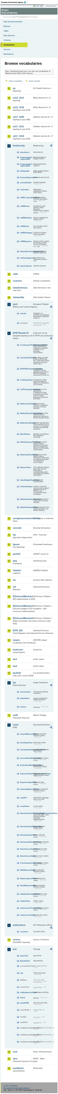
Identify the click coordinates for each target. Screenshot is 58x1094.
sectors (23, 707)
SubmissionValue (26, 915)
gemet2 (16, 554)
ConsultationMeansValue (26, 758)
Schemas (7, 40)
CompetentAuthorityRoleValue (26, 750)
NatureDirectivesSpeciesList (26, 251)
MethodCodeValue (26, 423)
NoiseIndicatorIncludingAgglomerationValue (26, 813)
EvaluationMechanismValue (26, 765)
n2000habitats (26, 218)
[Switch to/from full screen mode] (42, 6)
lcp (14, 682)
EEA (14, 2)
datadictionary (20, 288)
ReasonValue (25, 467)
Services (7, 49)
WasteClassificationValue (26, 499)
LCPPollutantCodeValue (26, 389)
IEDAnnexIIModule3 (23, 606)
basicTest (24, 956)
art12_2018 (18, 107)
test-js (22, 998)
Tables (6, 31)
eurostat (17, 528)
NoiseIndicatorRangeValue (26, 826)
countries (24, 932)
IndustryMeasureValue (26, 789)
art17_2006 (18, 117)
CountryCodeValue (26, 358)
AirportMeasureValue (26, 734)
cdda (15, 274)
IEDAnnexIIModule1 (23, 596)
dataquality (24, 171)
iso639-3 (23, 798)
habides (17, 570)
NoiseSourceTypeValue (26, 849)
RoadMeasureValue (26, 886)
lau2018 (17, 673)
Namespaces (9, 54)
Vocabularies (9, 45)
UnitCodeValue (26, 487)
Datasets (7, 26)
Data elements (9, 36)
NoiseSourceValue (26, 856)
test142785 (24, 1003)
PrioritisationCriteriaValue (26, 863)
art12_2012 (18, 98)
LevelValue (24, 806)
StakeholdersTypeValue (26, 894)
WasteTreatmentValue (26, 507)
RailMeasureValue (26, 870)
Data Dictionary (23, 17)
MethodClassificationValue (26, 413)
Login (37, 6)
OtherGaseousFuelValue (26, 442)
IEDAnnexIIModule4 (23, 618)
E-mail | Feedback (11, 1086)
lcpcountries (25, 692)
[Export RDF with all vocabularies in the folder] (51, 145)
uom (15, 1052)
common (17, 281)
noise (15, 725)
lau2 (15, 666)
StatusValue (25, 901)
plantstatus (24, 698)
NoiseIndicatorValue (26, 835)
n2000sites (24, 226)
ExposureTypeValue (26, 782)
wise (15, 1058)
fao (14, 535)
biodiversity (19, 146)
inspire (16, 640)
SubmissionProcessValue (26, 908)
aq (14, 88)
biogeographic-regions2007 (26, 158)
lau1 (15, 659)
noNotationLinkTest (26, 992)
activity (23, 313)
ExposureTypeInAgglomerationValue (26, 774)
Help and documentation (13, 22)
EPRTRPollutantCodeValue (26, 369)
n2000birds (24, 206)
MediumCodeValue (26, 404)
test (15, 949)
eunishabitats (25, 183)
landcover (18, 650)
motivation (24, 190)
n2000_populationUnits (26, 198)
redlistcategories (26, 258)
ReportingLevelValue (26, 879)
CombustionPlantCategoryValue (26, 345)
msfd (15, 715)
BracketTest (25, 961)
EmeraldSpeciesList (26, 177)
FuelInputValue (26, 380)
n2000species (25, 241)
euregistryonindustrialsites (23, 518)
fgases (16, 544)
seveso (16, 939)
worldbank (18, 1068)
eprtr (15, 304)
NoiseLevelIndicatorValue (26, 842)
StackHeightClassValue (26, 480)
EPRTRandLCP (21, 333)
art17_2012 (18, 126)
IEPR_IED (18, 630)
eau (21, 973)
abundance (24, 152)
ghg (15, 561)
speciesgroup (26, 266)
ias (14, 580)
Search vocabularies (15, 81)
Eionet (14, 17)
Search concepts (34, 81)
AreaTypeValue (26, 743)
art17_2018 (18, 136)
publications (19, 925)
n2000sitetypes (26, 233)
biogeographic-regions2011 (26, 165)
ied (14, 587)
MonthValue (25, 434)
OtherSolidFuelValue (26, 455)
